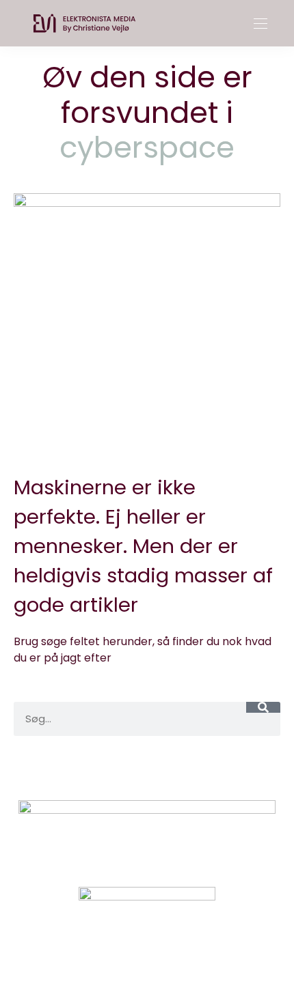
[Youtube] (170, 962)
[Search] (263, 707)
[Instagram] (124, 962)
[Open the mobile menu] (260, 24)
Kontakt (96, 770)
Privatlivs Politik (178, 770)
